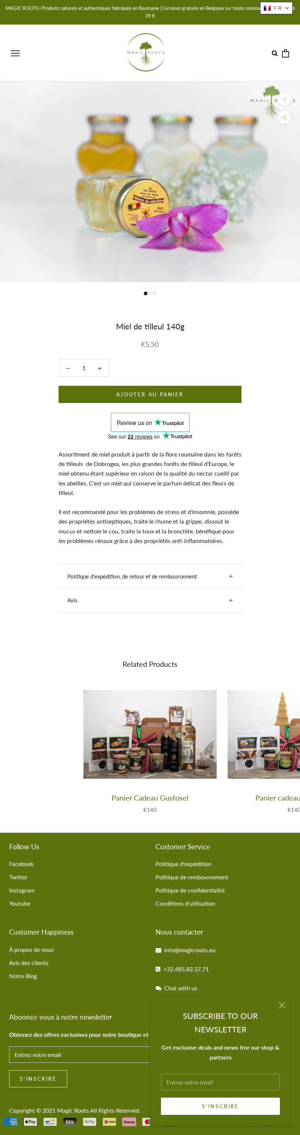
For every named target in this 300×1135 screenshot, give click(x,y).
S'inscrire (220, 1106)
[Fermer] (282, 1005)
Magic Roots (73, 1110)
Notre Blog (23, 975)
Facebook (21, 863)
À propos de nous (31, 949)
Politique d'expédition (183, 863)
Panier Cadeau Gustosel (150, 797)
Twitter (18, 876)
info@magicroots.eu (189, 949)
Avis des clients (28, 962)
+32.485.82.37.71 (186, 968)
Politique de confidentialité (190, 890)
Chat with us (180, 987)
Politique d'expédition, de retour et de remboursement (132, 576)
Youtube (19, 903)
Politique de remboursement (191, 876)
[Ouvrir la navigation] (15, 53)
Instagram (21, 890)
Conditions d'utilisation (185, 903)
